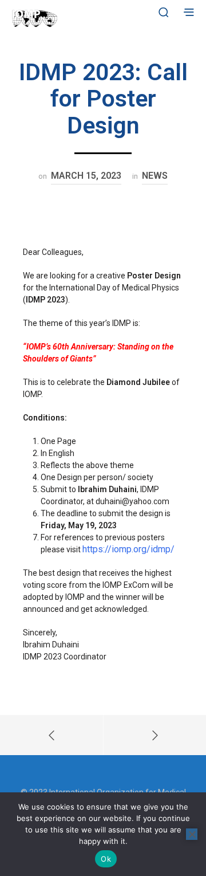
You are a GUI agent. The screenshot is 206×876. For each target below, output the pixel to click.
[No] (191, 834)
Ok (106, 858)
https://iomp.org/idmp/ (128, 549)
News (155, 175)
